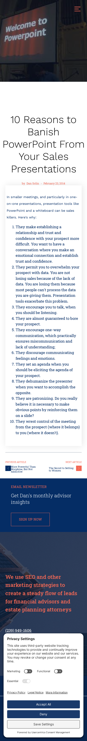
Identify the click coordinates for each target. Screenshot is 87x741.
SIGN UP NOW (30, 519)
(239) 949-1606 (18, 630)
